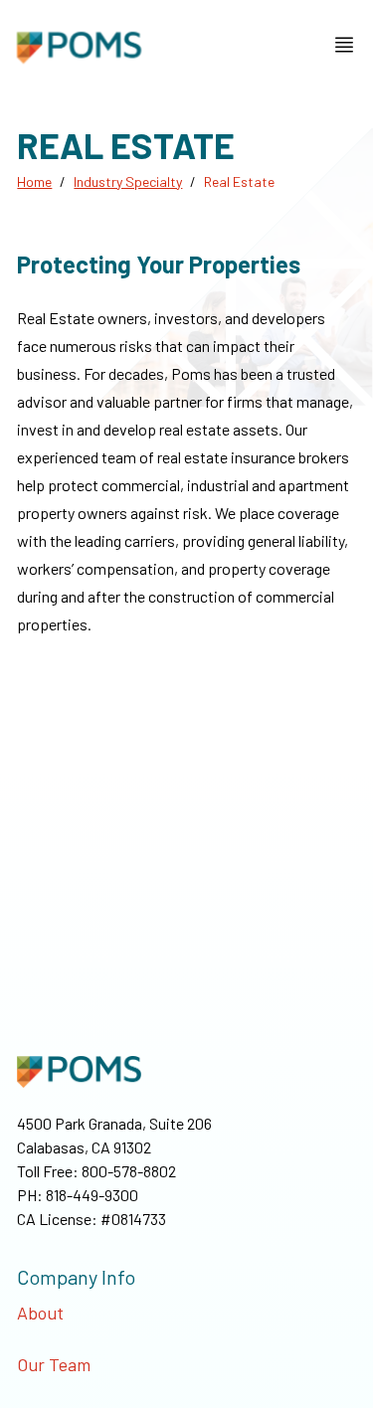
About (40, 1312)
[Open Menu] (344, 45)
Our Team (54, 1364)
